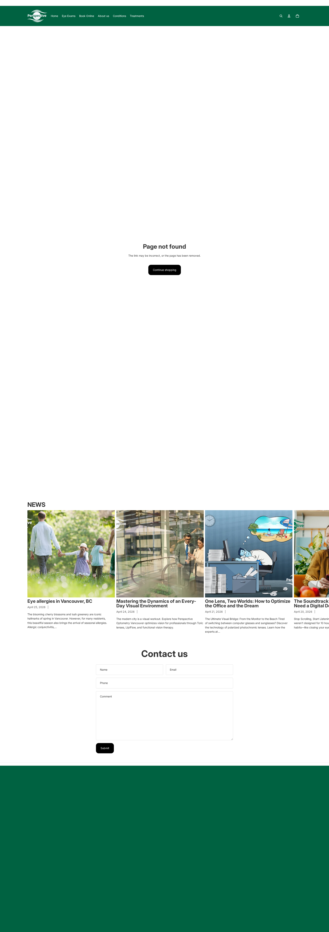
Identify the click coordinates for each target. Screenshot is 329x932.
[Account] (289, 16)
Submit (105, 748)
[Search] (281, 16)
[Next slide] (297, 572)
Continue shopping (164, 269)
